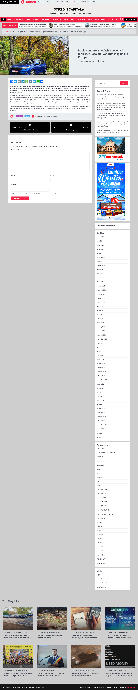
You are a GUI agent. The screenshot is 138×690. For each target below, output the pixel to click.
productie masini (51, 116)
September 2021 (102, 425)
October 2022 (101, 376)
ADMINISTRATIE (18, 19)
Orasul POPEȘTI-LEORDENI (105, 514)
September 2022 (102, 380)
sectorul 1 (91, 2)
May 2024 (100, 314)
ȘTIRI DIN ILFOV (92, 19)
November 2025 (101, 261)
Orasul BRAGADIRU (102, 489)
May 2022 (100, 392)
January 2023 (101, 363)
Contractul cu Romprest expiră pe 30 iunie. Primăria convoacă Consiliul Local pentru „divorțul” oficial (73, 25)
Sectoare (45, 19)
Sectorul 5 (100, 551)
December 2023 (101, 335)
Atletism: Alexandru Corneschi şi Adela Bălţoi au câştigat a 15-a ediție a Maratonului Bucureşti (18, 676)
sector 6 (78, 2)
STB (48, 2)
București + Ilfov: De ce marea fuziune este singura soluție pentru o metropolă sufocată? (112, 131)
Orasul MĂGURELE (102, 502)
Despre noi (105, 19)
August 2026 (100, 237)
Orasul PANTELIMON (103, 510)
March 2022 (100, 400)
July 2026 (99, 241)
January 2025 (101, 286)
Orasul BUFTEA (101, 494)
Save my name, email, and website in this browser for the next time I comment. (39, 194)
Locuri (66, 19)
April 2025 (100, 278)
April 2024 (100, 319)
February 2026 (101, 249)
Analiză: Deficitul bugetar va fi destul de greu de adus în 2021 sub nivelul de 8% (119, 676)
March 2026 (100, 245)
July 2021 (99, 433)
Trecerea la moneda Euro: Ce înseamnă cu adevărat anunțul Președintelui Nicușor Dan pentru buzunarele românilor (112, 97)
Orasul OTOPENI (102, 506)
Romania (70, 2)
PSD (84, 2)
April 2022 (100, 396)
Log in (98, 575)
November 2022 (101, 372)
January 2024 (101, 331)
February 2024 (101, 327)
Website (14, 185)
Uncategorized (101, 563)
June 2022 (100, 388)
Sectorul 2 (100, 539)
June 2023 (100, 351)
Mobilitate (81, 19)
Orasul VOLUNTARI (102, 518)
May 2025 (100, 274)
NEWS (9, 19)
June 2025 (100, 270)
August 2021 (100, 429)
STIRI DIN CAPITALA (69, 9)
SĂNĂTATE (100, 526)
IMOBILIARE (100, 465)
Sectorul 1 (100, 534)
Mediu (73, 19)
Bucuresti (41, 2)
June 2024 (100, 310)
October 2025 (101, 265)
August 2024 (100, 302)
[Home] (3, 19)
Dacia (40, 116)
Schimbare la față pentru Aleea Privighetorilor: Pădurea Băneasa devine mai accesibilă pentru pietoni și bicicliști (111, 116)
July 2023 (99, 347)
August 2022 (100, 384)
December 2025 (101, 257)
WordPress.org (101, 587)
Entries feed (100, 579)
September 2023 (102, 339)
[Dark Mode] (113, 19)
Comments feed (102, 583)
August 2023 (100, 343)
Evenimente (57, 19)
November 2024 (101, 294)
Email (52, 175)
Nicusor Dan (56, 2)
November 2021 (101, 417)
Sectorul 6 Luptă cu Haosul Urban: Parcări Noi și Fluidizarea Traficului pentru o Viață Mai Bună (16, 638)
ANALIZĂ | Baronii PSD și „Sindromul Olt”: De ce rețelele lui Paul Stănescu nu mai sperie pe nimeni (111, 25)
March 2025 (100, 282)
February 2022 (101, 404)
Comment (15, 150)
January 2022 (101, 408)
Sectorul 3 (100, 543)
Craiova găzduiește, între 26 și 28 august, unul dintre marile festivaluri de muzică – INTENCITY (120, 638)
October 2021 (101, 421)
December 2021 (101, 412)
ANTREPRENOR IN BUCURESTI (106, 453)
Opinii (28, 19)
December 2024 (101, 290)
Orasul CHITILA (101, 498)
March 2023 (100, 359)
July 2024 (99, 306)
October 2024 (101, 298)
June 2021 (100, 437)
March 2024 (100, 323)
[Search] (117, 19)
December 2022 (101, 368)
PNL (63, 2)
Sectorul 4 (100, 547)
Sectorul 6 (100, 555)
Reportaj (36, 19)
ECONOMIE (100, 457)
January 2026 (101, 253)
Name (13, 175)
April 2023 (100, 355)
